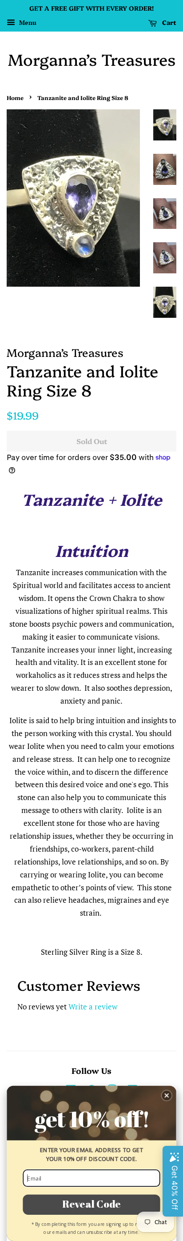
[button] (166, 1096)
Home (15, 97)
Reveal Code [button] (91, 1204)
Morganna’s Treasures (91, 58)
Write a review (92, 1006)
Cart (168, 22)
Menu (26, 22)
